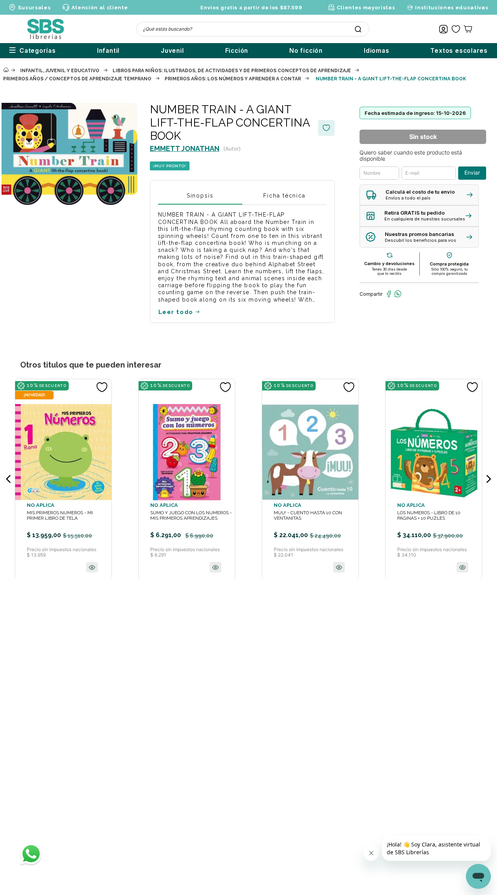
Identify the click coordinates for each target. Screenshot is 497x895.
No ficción (306, 50)
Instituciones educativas (451, 7)
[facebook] (389, 294)
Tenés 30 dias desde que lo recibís (389, 271)
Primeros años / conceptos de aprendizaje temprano (77, 79)
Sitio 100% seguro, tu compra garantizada (449, 271)
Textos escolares (459, 50)
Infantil (108, 50)
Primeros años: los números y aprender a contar (233, 79)
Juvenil (172, 50)
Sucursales (34, 7)
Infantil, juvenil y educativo (59, 70)
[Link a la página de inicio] (6, 70)
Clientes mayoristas (366, 7)
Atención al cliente (99, 7)
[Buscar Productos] (358, 29)
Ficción (236, 50)
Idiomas (376, 50)
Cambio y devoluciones (389, 263)
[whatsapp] (398, 294)
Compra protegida (449, 264)
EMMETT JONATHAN (184, 148)
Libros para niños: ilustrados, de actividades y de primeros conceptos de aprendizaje (232, 70)
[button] (419, 195)
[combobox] (252, 29)
